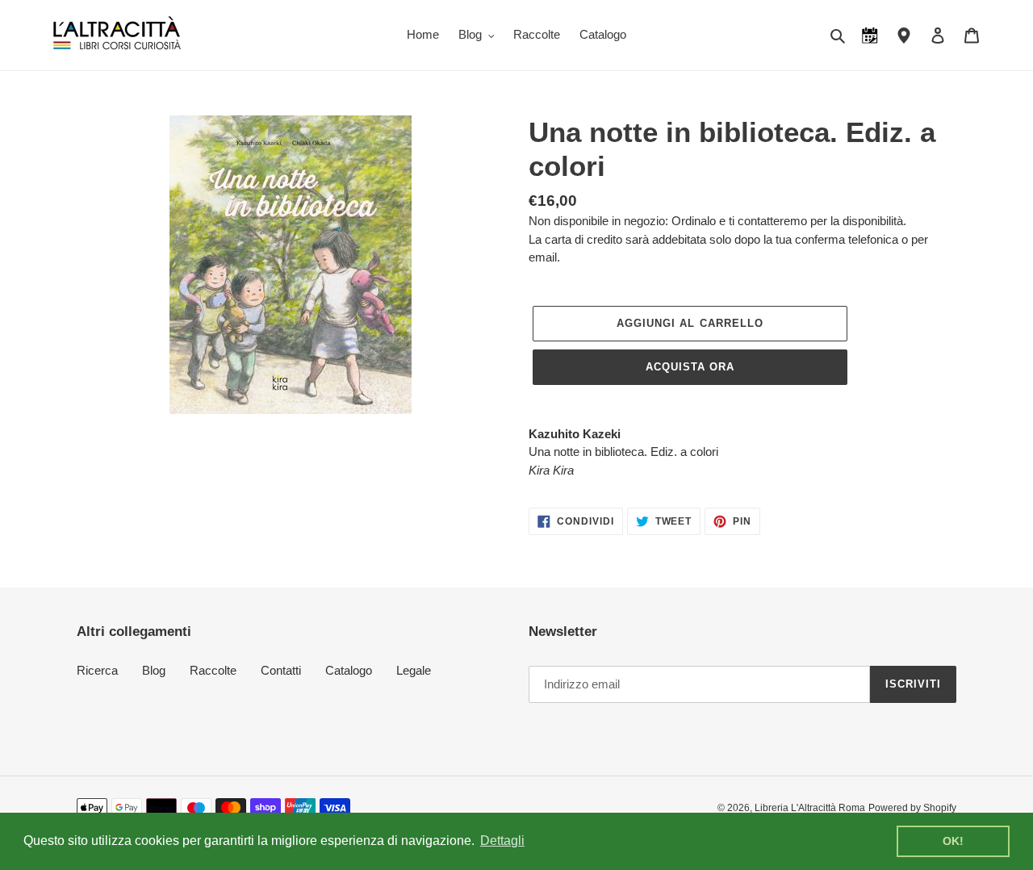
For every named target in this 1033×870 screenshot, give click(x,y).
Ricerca (97, 670)
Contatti (281, 670)
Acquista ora (690, 367)
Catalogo (348, 670)
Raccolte (213, 670)
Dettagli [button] (502, 840)
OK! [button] (953, 840)
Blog (153, 670)
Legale (413, 670)
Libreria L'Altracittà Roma (810, 808)
